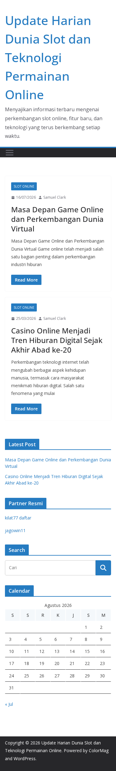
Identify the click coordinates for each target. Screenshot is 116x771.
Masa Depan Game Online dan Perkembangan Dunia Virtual (57, 219)
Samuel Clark (54, 197)
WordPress (25, 758)
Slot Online (24, 186)
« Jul (9, 704)
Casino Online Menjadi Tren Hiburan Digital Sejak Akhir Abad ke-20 (56, 340)
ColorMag (99, 750)
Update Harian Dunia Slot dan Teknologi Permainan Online (48, 57)
